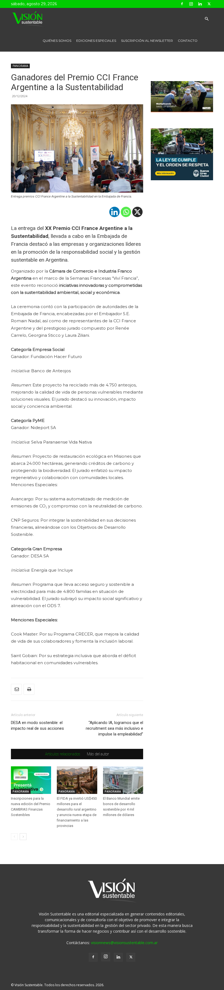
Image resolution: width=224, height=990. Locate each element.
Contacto (188, 41)
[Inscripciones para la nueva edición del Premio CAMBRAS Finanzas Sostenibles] (31, 780)
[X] (137, 212)
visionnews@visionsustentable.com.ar (124, 942)
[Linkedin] (200, 4)
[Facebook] (182, 4)
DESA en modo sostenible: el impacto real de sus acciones (37, 725)
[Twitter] (209, 4)
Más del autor (98, 754)
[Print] (28, 689)
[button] (206, 19)
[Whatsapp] (126, 212)
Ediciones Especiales (96, 41)
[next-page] (23, 836)
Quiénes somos (57, 41)
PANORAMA (20, 66)
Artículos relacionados (62, 754)
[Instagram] (191, 4)
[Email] (16, 689)
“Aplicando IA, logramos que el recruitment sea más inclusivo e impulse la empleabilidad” (114, 728)
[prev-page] (14, 836)
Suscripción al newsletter (147, 41)
